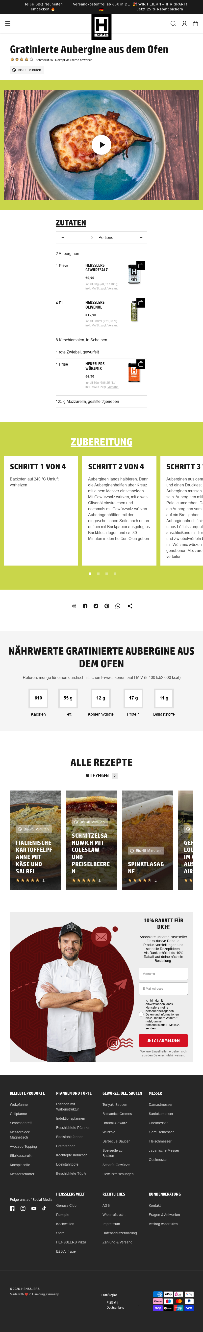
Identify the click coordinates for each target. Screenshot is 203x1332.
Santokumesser (161, 1114)
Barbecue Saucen (116, 1141)
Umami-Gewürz (114, 1123)
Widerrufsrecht (114, 1215)
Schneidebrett (21, 1123)
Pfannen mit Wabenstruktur (67, 1106)
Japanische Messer (164, 1150)
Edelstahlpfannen (69, 1137)
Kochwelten (65, 1224)
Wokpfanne (19, 1105)
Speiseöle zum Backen (114, 1153)
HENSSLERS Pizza (71, 1242)
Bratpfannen (66, 1146)
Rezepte (62, 1215)
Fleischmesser (160, 1141)
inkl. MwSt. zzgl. (96, 288)
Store (60, 1233)
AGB (106, 1205)
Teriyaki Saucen (114, 1105)
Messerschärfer (22, 1174)
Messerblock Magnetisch (20, 1134)
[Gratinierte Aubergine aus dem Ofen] (101, 145)
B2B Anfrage (66, 1251)
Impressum (111, 1224)
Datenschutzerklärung (119, 1233)
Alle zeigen (97, 775)
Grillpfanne (18, 1114)
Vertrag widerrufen (163, 1224)
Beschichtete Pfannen (73, 1128)
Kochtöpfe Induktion (71, 1155)
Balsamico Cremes (117, 1114)
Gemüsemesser (161, 1132)
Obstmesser (158, 1160)
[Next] (181, 840)
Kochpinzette (20, 1165)
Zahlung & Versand (117, 1242)
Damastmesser (161, 1105)
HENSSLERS (30, 1289)
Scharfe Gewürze (116, 1165)
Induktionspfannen (70, 1118)
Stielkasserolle (21, 1156)
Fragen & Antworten (164, 1215)
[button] (7, 24)
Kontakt (155, 1205)
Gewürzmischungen (118, 1174)
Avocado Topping (23, 1146)
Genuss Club (66, 1205)
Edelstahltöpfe (67, 1164)
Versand (113, 288)
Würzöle (108, 1132)
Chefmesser (158, 1123)
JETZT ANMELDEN (163, 1040)
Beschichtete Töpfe (71, 1173)
